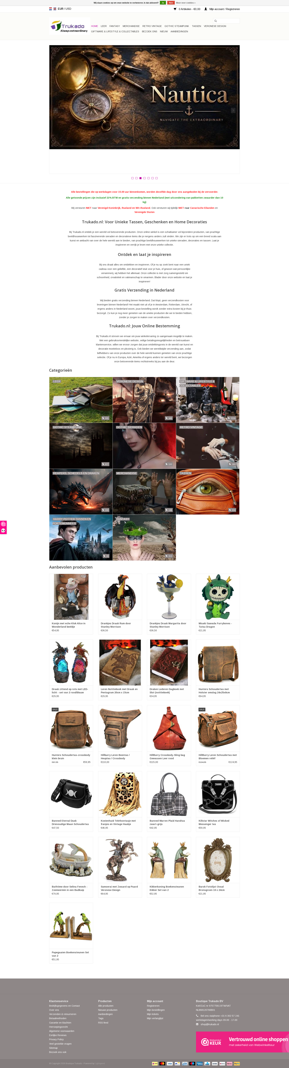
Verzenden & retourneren (62, 1014)
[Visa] (169, 1063)
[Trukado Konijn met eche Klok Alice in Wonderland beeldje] (71, 597)
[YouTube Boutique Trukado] (150, 986)
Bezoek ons (149, 31)
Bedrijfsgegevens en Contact (64, 1005)
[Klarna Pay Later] (229, 1063)
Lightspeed (100, 1063)
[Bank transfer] (214, 1063)
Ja (163, 3)
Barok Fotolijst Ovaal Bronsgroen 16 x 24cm (212, 888)
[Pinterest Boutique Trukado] (144, 986)
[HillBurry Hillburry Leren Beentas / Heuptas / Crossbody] (120, 728)
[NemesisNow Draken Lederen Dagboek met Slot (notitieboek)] (169, 662)
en (55, 9)
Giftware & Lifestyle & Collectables (115, 31)
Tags (101, 1018)
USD (68, 8)
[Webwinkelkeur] (218, 1042)
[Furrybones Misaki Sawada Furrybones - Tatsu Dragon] (218, 597)
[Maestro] (192, 1063)
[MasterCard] (162, 1063)
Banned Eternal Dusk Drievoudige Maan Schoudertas (70, 822)
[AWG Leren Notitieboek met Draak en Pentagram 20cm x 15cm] (120, 662)
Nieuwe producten (107, 1010)
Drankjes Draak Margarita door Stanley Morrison (168, 625)
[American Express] (199, 1063)
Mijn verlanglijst (155, 1018)
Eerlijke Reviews (58, 1035)
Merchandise (131, 26)
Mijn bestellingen (156, 1010)
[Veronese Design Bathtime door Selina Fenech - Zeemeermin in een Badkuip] (71, 860)
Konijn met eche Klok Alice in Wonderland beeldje (68, 625)
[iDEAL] (154, 1063)
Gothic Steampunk (177, 26)
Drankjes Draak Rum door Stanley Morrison (116, 625)
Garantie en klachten (60, 1022)
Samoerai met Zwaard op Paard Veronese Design (119, 888)
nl (50, 9)
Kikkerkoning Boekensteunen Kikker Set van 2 (167, 888)
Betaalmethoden (57, 1018)
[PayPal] (236, 1063)
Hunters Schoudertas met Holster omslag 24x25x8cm (214, 691)
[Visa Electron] (184, 1063)
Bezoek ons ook (57, 1052)
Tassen (196, 26)
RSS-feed (103, 1022)
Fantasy (115, 26)
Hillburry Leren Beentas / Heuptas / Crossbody (115, 757)
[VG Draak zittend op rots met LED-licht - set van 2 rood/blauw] (71, 662)
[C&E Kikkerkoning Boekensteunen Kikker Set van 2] (169, 860)
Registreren (153, 1005)
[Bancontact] (177, 1063)
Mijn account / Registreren (224, 9)
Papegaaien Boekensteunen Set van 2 (70, 954)
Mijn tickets (153, 1014)
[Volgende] (233, 110)
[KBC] (207, 1063)
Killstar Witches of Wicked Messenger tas (214, 822)
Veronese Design (215, 26)
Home (94, 26)
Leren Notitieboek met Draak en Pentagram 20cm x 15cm (119, 691)
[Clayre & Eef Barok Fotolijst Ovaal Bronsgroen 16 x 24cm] (218, 860)
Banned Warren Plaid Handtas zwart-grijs (167, 822)
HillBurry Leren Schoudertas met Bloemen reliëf (218, 757)
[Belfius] (222, 1063)
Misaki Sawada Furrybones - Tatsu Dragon (215, 625)
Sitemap (53, 1048)
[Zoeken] (215, 21)
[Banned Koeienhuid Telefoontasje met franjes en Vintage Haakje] (120, 794)
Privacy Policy (56, 1039)
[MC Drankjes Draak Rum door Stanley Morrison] (120, 597)
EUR (61, 8)
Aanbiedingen (179, 31)
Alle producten (105, 1005)
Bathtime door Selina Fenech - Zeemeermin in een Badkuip (69, 888)
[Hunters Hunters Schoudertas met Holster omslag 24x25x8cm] (218, 662)
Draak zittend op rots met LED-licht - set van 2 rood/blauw (70, 691)
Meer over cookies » (186, 3)
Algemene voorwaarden (61, 1031)
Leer (104, 26)
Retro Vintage (152, 26)
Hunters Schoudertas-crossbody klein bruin (71, 757)
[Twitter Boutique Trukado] (138, 986)
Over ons (54, 1010)
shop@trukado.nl (210, 1024)
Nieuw (164, 31)
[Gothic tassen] (144, 100)
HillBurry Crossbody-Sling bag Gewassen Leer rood (167, 757)
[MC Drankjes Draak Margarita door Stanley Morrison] (169, 597)
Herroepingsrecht (58, 1027)
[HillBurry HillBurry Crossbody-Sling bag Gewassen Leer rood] (169, 728)
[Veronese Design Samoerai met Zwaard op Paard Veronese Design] (120, 860)
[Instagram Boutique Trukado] (156, 986)
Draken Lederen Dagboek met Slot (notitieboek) (167, 691)
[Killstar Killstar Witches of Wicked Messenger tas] (218, 794)
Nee (171, 3)
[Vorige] (56, 110)
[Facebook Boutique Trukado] (132, 986)
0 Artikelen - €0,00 (189, 9)
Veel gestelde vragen (60, 1043)
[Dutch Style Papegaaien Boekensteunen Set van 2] (71, 926)
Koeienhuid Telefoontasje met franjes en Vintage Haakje (118, 822)
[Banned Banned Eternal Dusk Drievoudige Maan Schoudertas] (71, 794)
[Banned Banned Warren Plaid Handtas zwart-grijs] (169, 794)
